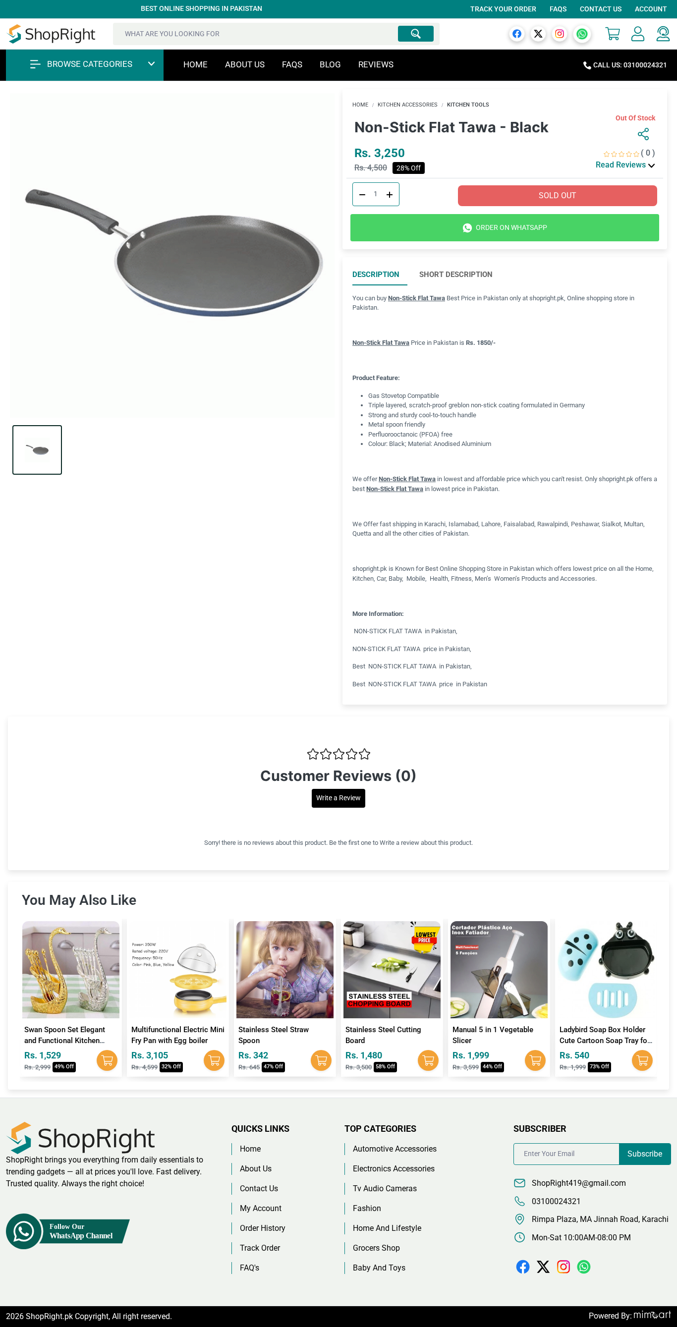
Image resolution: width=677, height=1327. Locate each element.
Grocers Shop (376, 1248)
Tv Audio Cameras (385, 1188)
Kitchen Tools (468, 105)
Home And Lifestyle (387, 1228)
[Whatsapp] (582, 33)
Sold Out (557, 195)
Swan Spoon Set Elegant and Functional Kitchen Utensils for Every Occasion (69, 1040)
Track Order (260, 1248)
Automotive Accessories (395, 1149)
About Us (245, 64)
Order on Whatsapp (510, 227)
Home (195, 64)
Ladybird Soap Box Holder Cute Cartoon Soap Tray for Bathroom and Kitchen (605, 1040)
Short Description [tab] (456, 274)
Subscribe (644, 1154)
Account (651, 9)
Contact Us (600, 9)
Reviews (376, 64)
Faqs (292, 64)
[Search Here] (416, 34)
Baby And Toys (379, 1267)
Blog (330, 64)
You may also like (79, 900)
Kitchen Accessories (408, 105)
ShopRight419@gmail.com (578, 1183)
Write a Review (338, 798)
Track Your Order (503, 9)
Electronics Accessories (394, 1168)
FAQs (558, 9)
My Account (261, 1208)
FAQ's (249, 1267)
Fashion (367, 1208)
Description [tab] (375, 274)
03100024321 (555, 1201)
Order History (262, 1228)
